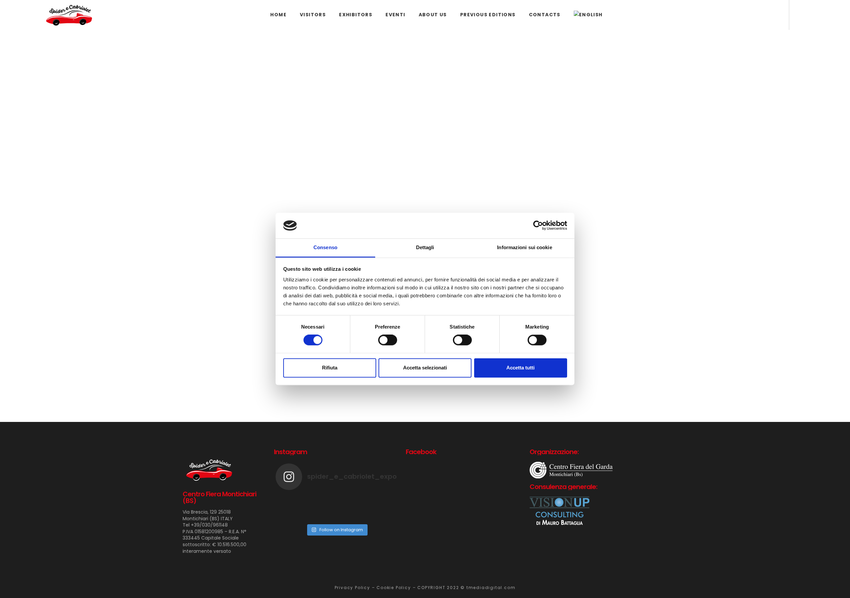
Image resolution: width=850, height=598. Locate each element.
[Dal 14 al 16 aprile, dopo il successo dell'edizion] (336, 508)
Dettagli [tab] (425, 247)
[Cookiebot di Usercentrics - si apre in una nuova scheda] (538, 226)
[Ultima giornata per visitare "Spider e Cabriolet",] (295, 499)
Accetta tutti (520, 367)
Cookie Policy (394, 587)
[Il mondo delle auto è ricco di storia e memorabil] (336, 516)
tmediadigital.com (491, 587)
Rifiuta (329, 367)
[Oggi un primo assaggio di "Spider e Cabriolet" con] (295, 508)
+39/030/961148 (209, 525)
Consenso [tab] (325, 247)
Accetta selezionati (425, 367)
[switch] (387, 340)
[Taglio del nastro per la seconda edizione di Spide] (336, 499)
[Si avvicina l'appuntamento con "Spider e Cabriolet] (295, 516)
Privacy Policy (352, 587)
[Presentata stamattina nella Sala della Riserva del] (376, 508)
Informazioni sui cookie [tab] (524, 247)
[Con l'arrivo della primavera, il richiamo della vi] (376, 516)
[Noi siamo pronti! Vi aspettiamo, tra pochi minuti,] (376, 499)
